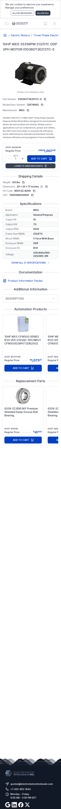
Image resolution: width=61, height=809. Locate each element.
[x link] (27, 805)
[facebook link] (20, 805)
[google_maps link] (7, 805)
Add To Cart (39, 158)
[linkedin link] (14, 805)
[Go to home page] (5, 35)
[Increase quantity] (22, 158)
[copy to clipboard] (45, 99)
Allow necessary (22, 13)
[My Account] (54, 23)
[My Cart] (45, 23)
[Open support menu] (6, 23)
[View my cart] (45, 23)
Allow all (43, 13)
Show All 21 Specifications (28, 262)
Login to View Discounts (28, 166)
